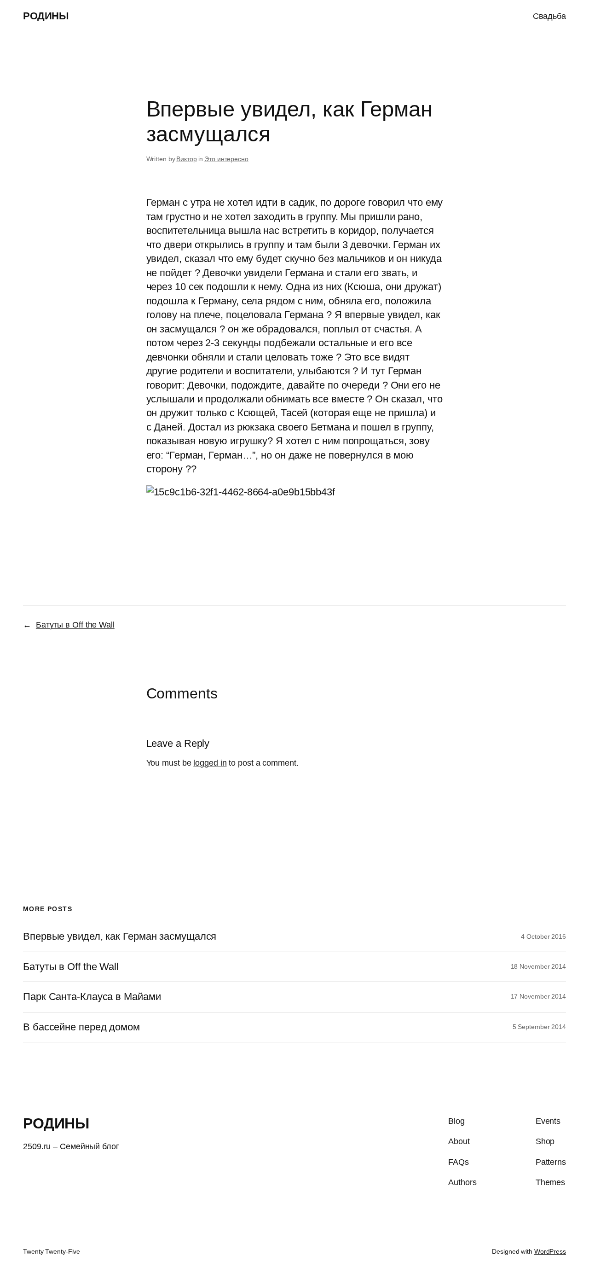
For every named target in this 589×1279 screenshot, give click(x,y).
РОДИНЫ (46, 16)
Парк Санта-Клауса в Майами (92, 996)
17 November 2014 (538, 996)
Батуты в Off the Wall (75, 624)
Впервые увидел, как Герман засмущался (119, 936)
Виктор (186, 159)
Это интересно (226, 159)
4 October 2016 (543, 936)
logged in (209, 762)
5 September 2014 (539, 1026)
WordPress (550, 1251)
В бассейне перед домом (81, 1027)
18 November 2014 (538, 966)
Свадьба (549, 16)
